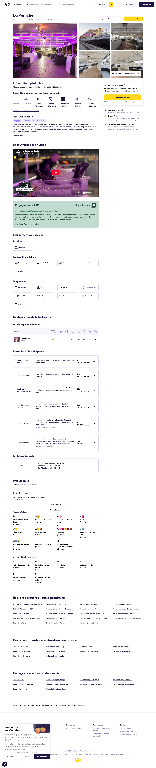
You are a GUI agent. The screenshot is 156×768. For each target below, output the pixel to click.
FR (118, 5)
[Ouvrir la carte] (56, 504)
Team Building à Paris (21, 614)
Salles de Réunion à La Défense (24, 609)
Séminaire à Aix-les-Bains (55, 651)
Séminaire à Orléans (20, 647)
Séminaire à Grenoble (121, 647)
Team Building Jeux (20, 689)
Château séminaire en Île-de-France (60, 614)
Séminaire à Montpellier (122, 651)
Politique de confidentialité (95, 754)
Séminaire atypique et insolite (91, 684)
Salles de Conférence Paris (123, 604)
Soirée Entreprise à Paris (89, 604)
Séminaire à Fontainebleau (56, 618)
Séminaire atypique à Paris (56, 604)
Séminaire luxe (18, 680)
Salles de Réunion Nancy (89, 651)
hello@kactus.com (126, 731)
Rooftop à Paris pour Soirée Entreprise (27, 604)
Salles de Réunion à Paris (89, 623)
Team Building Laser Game (56, 689)
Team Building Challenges (56, 680)
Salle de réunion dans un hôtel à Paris (127, 618)
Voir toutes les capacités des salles (26, 111)
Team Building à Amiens (21, 651)
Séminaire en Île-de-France (90, 609)
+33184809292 (125, 728)
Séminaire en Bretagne (21, 656)
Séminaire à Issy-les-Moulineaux (58, 609)
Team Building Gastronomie (123, 684)
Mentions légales (61, 754)
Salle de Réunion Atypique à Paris (92, 614)
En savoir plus (18, 135)
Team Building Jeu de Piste (23, 684)
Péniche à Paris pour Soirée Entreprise (94, 618)
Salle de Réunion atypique (122, 680)
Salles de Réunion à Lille (55, 656)
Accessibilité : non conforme (116, 754)
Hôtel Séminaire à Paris (55, 623)
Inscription (147, 5)
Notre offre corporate (74, 728)
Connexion (130, 5)
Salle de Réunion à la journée (57, 684)
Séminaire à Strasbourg (55, 647)
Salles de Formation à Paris (123, 614)
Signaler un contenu (76, 754)
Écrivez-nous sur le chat (128, 734)
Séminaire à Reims (86, 647)
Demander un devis (133, 19)
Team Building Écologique (89, 680)
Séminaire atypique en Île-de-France (26, 618)
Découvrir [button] (17, 5)
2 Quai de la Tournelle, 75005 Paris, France (46, 20)
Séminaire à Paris (19, 623)
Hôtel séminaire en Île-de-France (125, 609)
